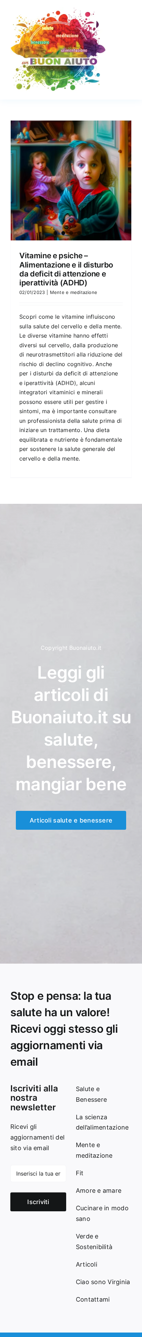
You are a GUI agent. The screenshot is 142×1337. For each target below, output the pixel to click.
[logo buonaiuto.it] (58, 9)
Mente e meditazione (74, 292)
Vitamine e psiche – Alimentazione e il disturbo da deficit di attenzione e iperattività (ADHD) (66, 269)
